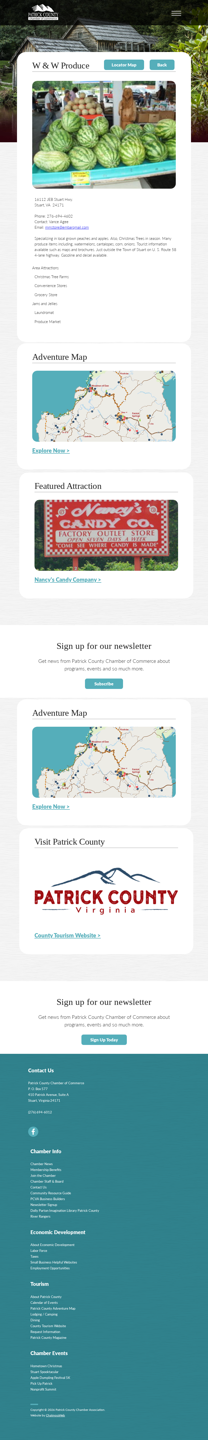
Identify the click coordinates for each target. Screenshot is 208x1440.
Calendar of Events (44, 1302)
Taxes (34, 1256)
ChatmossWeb (55, 1415)
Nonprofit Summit (43, 1389)
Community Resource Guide (50, 1192)
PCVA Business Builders (47, 1198)
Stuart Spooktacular (44, 1371)
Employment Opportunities (50, 1268)
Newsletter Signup (43, 1204)
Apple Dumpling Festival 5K (50, 1377)
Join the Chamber (43, 1175)
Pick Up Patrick (41, 1383)
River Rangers (40, 1216)
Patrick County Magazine (48, 1337)
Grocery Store (45, 294)
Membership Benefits (45, 1169)
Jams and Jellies (44, 303)
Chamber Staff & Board (46, 1181)
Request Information (45, 1331)
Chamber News (41, 1163)
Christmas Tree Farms (51, 276)
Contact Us (38, 1187)
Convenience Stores (50, 285)
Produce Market (47, 321)
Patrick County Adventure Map (52, 1308)
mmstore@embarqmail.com (67, 227)
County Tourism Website (48, 1325)
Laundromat (44, 312)
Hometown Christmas (46, 1365)
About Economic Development (52, 1244)
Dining (35, 1320)
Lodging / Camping (44, 1314)
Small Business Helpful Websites (53, 1262)
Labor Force (38, 1250)
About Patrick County (46, 1296)
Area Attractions (45, 267)
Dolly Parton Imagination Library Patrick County (64, 1210)
